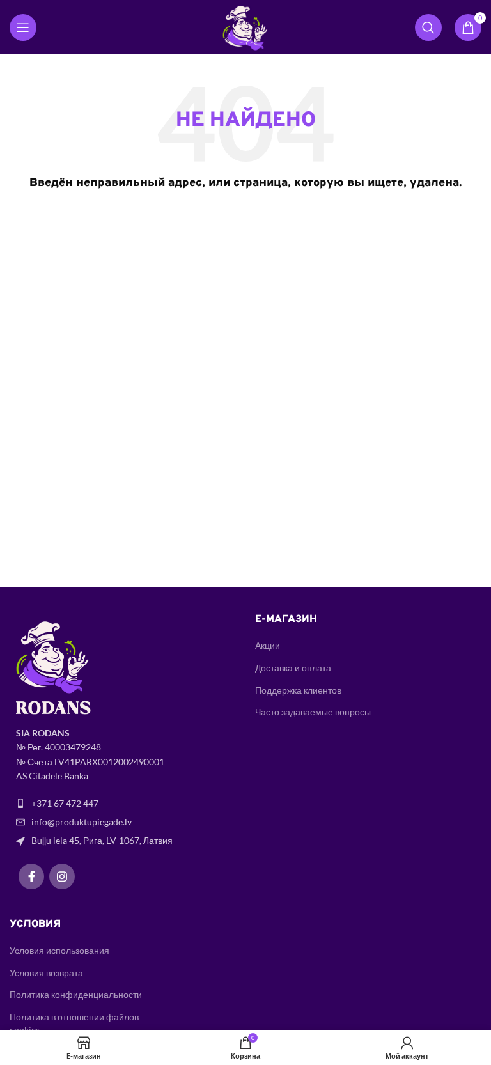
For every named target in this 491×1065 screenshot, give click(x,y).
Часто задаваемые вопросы (313, 711)
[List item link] (123, 804)
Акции (267, 645)
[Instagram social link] (62, 876)
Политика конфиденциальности (76, 994)
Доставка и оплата (293, 667)
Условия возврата (46, 972)
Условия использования (59, 950)
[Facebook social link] (31, 876)
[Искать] (428, 27)
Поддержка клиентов (298, 690)
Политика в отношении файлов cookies (74, 1023)
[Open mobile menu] (23, 27)
